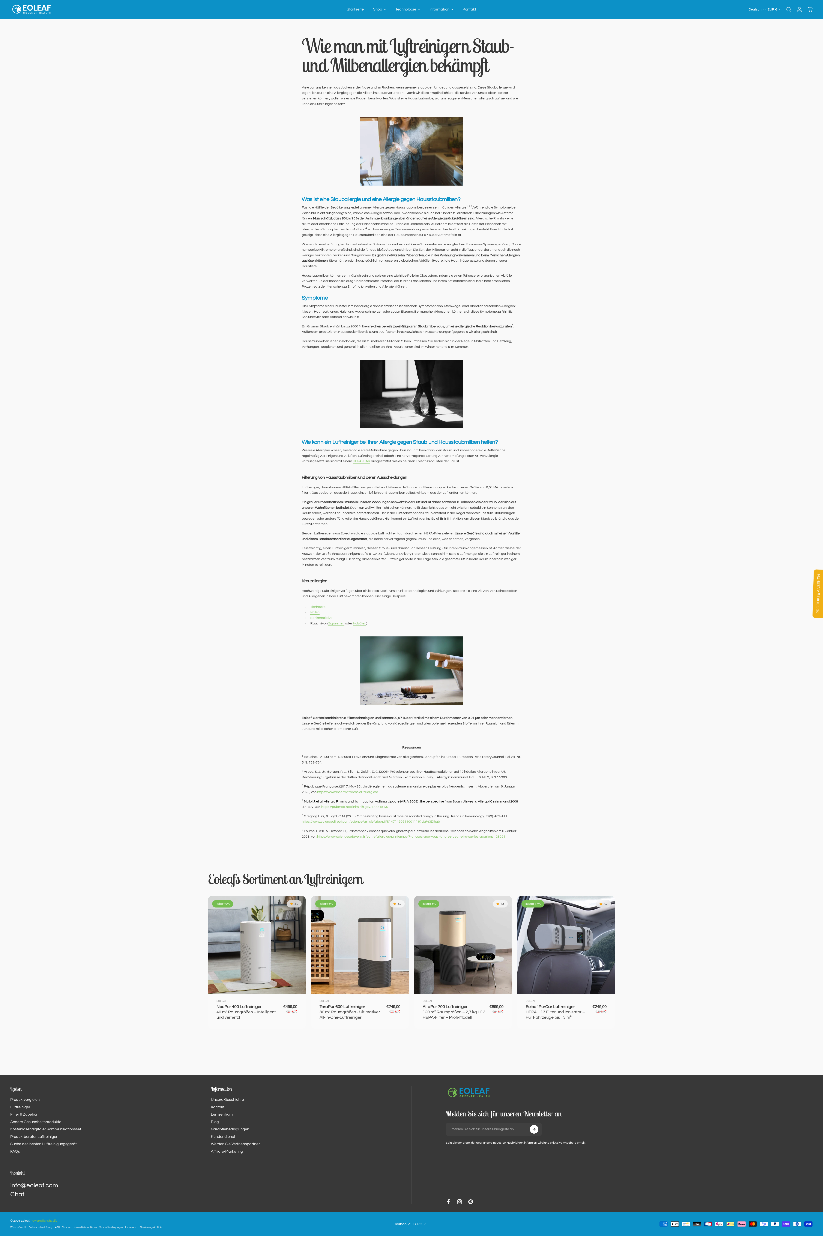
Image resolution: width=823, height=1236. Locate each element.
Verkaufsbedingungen (111, 1227)
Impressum (131, 1227)
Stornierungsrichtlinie (151, 1227)
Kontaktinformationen (85, 1227)
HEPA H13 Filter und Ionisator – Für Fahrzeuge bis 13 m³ (555, 1012)
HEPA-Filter (361, 461)
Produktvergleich (25, 1100)
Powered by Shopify (44, 1220)
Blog (215, 1122)
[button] (757, 9)
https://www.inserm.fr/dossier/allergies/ (347, 792)
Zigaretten (336, 623)
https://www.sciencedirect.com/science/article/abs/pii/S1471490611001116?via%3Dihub (371, 821)
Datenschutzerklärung (41, 1227)
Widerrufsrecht (18, 1227)
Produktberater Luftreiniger (33, 1137)
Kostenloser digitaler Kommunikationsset (45, 1129)
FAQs (15, 1151)
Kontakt (217, 1107)
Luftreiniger (20, 1107)
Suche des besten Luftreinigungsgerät (43, 1144)
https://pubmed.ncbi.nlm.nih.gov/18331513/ (354, 806)
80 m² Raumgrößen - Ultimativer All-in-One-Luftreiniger (350, 1012)
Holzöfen (359, 623)
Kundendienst (223, 1137)
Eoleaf (221, 1001)
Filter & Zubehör (24, 1114)
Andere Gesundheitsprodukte (35, 1122)
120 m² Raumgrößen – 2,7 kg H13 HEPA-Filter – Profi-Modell (454, 1012)
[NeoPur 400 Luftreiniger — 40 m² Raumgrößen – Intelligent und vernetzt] (257, 945)
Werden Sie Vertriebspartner (235, 1144)
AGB (57, 1227)
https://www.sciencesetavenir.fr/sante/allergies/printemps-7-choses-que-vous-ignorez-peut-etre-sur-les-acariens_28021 (411, 836)
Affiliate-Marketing (227, 1151)
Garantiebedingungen (230, 1129)
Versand (66, 1227)
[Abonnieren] (534, 1129)
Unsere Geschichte (227, 1100)
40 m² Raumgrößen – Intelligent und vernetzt (246, 1012)
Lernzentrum (222, 1114)
